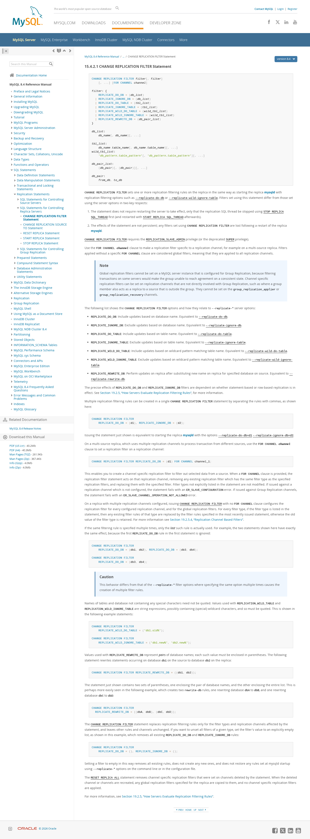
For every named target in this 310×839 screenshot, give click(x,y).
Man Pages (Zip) (19, 459)
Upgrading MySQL (26, 107)
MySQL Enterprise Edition (32, 366)
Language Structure (28, 149)
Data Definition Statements (36, 175)
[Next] (70, 50)
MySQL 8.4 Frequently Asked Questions (34, 388)
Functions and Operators (31, 165)
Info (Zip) (15, 467)
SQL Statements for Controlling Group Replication (42, 250)
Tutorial (19, 117)
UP (195, 809)
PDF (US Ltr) (16, 446)
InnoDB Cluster (24, 319)
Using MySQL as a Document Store (38, 314)
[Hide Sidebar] (5, 51)
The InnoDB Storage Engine (33, 288)
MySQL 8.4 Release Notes (25, 428)
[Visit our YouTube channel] (293, 23)
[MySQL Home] (28, 17)
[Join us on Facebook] (267, 23)
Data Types (21, 159)
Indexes (19, 404)
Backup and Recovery (29, 138)
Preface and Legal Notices (32, 91)
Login (280, 9)
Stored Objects (24, 340)
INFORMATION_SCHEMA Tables (35, 345)
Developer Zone (165, 22)
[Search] (51, 64)
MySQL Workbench (27, 371)
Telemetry (21, 382)
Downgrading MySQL (28, 112)
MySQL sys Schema (27, 355)
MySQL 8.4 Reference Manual (102, 56)
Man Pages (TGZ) (19, 454)
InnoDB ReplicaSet (27, 324)
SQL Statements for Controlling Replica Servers (42, 209)
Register (292, 9)
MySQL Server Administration (34, 128)
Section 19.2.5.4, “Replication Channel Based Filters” (206, 520)
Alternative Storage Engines (33, 293)
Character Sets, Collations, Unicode (38, 154)
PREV (180, 809)
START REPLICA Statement (41, 238)
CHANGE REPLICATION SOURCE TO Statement (45, 226)
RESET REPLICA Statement (41, 233)
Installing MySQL (25, 102)
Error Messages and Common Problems (34, 397)
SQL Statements (25, 170)
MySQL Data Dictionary (30, 282)
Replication (22, 298)
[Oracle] (27, 828)
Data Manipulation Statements (38, 180)
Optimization (23, 144)
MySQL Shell (22, 308)
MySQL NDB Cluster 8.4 (30, 329)
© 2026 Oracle (47, 828)
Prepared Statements (32, 258)
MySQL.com (64, 22)
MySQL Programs (26, 122)
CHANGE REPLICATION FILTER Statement (44, 217)
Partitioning (22, 334)
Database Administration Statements (34, 270)
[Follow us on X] (276, 23)
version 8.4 (284, 59)
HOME (188, 809)
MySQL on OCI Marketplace (33, 376)
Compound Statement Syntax (37, 263)
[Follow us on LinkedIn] (285, 23)
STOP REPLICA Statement (40, 243)
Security (19, 133)
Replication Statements (33, 194)
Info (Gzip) (15, 463)
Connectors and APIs (28, 361)
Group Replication (26, 303)
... (123, 56)
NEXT (201, 809)
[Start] (59, 50)
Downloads (94, 22)
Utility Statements (29, 277)
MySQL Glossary (25, 409)
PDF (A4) (14, 450)
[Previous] (53, 50)
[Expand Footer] (10, 829)
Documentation (127, 22)
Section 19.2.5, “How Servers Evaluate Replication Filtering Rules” (145, 393)
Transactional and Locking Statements (35, 187)
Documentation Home (31, 75)
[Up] (64, 50)
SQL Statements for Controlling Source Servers (42, 201)
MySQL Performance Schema (34, 350)
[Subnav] (11, 96)
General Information (28, 96)
